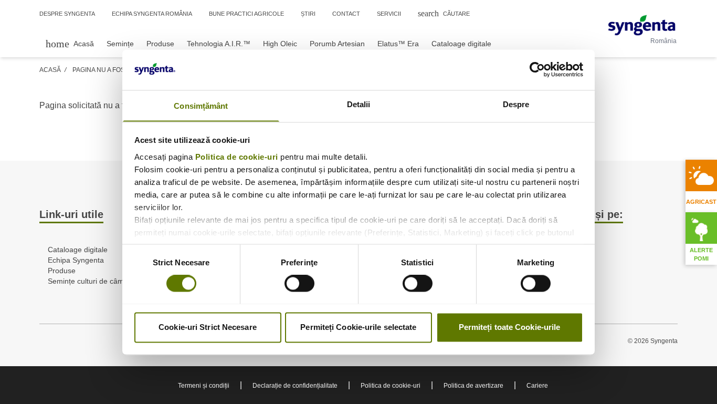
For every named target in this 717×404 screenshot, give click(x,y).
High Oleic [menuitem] (280, 43)
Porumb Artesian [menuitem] (337, 43)
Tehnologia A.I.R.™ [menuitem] (218, 43)
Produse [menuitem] (160, 43)
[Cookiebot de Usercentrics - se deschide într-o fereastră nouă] (537, 69)
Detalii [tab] (359, 104)
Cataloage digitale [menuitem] (461, 43)
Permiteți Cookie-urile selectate (358, 327)
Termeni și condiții (203, 385)
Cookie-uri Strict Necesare (208, 327)
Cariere (537, 385)
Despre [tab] (516, 104)
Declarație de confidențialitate (295, 385)
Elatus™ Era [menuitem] (398, 43)
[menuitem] (69, 43)
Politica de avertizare (473, 385)
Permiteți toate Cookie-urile (510, 327)
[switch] (299, 283)
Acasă (50, 70)
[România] (642, 25)
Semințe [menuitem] (120, 43)
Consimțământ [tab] (201, 105)
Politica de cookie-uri (236, 156)
